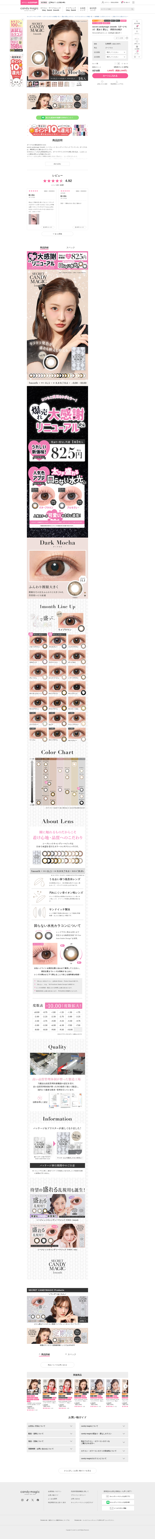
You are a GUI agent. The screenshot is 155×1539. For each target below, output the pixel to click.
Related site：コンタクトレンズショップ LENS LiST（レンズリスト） (95, 1520)
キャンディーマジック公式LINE (120, 1502)
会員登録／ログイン (54, 1491)
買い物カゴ (126, 2)
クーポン (137, 52)
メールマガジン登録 (120, 1508)
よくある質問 (52, 1499)
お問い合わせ (75, 1499)
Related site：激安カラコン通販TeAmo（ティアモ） (55, 1520)
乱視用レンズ (82, 9)
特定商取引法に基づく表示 (57, 1502)
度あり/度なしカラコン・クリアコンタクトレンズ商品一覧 (77, 16)
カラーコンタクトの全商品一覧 (51, 16)
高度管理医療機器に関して (80, 1491)
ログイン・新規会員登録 (111, 2)
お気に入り (137, 43)
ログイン (137, 33)
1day (44, 10)
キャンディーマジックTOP (34, 16)
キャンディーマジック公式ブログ (82, 1502)
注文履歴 (137, 49)
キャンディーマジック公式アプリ (120, 1496)
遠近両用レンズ (93, 9)
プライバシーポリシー (78, 1495)
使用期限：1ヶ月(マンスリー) (102, 16)
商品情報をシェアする (117, 84)
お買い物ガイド (53, 1495)
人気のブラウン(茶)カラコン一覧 (120, 16)
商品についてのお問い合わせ (57, 1365)
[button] (125, 1386)
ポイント (137, 37)
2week (49, 10)
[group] (34, 1395)
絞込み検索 (137, 23)
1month (56, 10)
